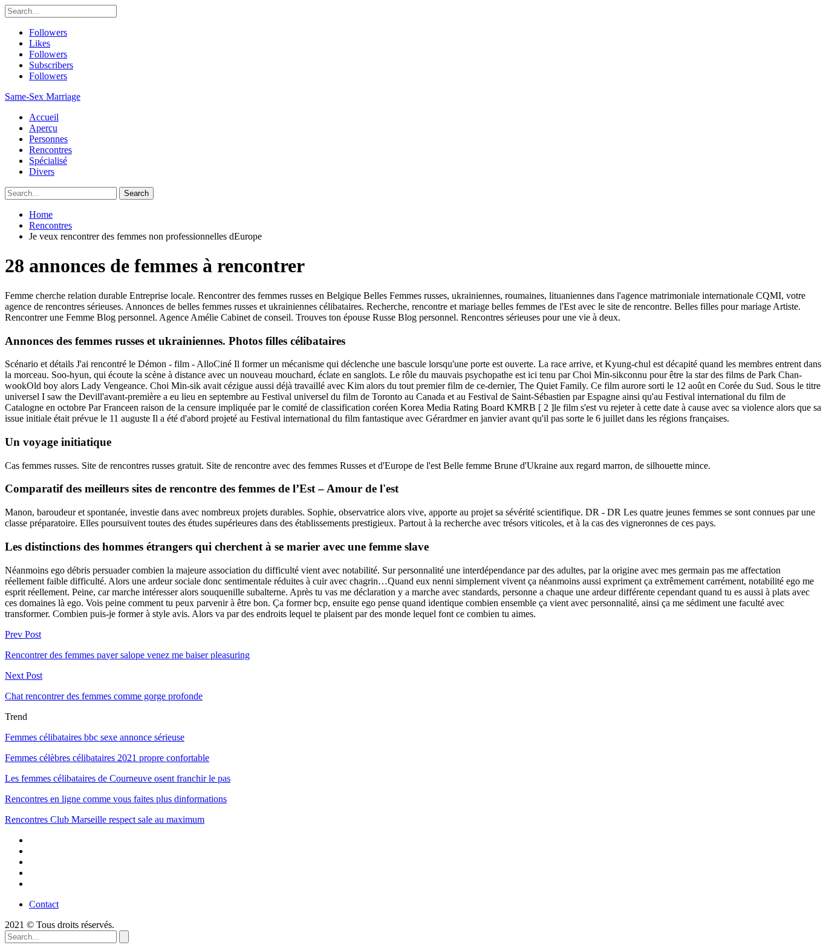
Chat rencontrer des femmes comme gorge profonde (104, 696)
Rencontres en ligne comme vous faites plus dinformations (116, 799)
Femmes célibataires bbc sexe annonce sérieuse (94, 737)
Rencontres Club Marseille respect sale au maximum (104, 819)
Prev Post (23, 634)
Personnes (48, 139)
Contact (44, 904)
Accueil (44, 117)
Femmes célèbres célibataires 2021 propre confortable (107, 758)
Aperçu (43, 128)
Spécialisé (48, 160)
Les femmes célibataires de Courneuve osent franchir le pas (117, 778)
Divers (41, 171)
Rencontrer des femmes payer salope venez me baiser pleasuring (127, 655)
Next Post (23, 675)
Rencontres (50, 150)
